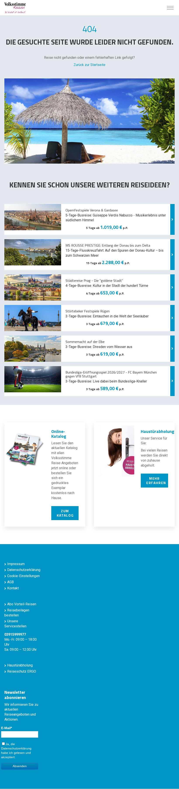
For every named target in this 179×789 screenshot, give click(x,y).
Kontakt (13, 588)
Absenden (20, 766)
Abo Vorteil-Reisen (21, 604)
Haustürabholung (20, 665)
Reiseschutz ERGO (21, 671)
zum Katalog (65, 513)
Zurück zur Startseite (89, 65)
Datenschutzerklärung (23, 570)
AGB (10, 582)
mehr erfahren (156, 480)
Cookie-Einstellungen (23, 576)
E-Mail (6, 728)
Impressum (16, 564)
